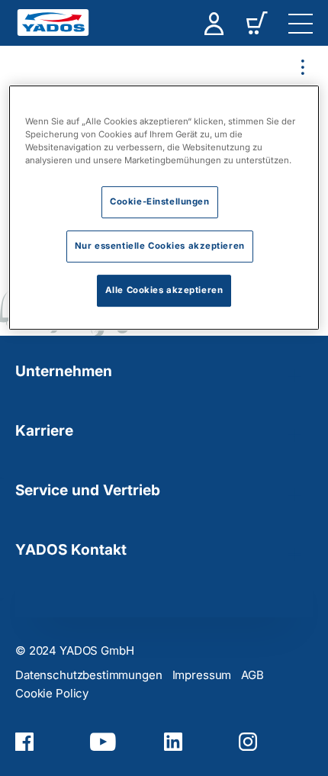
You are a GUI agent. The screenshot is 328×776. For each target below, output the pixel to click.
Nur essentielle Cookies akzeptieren (160, 245)
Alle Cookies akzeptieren (164, 290)
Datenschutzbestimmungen (88, 675)
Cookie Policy (51, 693)
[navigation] (300, 23)
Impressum (202, 675)
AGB (252, 675)
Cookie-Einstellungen (159, 201)
